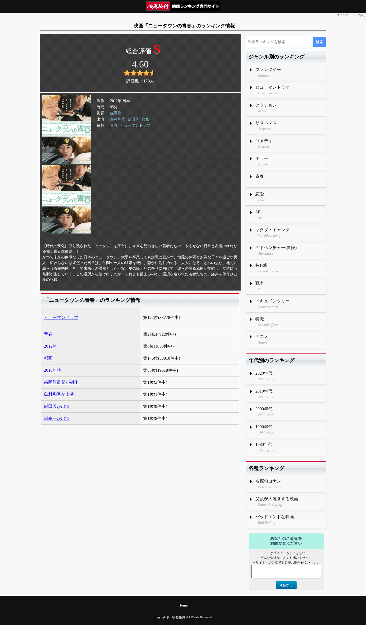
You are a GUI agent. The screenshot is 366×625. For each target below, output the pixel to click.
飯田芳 (133, 119)
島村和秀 (117, 119)
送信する (286, 585)
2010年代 (52, 370)
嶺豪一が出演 (57, 418)
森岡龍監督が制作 (61, 382)
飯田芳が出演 (57, 406)
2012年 (50, 346)
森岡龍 (115, 113)
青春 (114, 125)
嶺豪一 (147, 119)
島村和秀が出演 (59, 394)
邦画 (48, 358)
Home (183, 605)
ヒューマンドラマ (135, 125)
